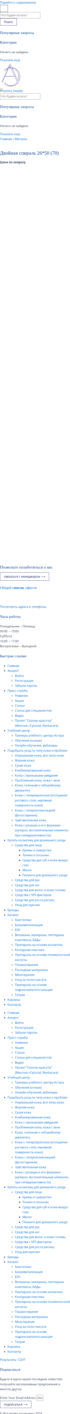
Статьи (20, 706)
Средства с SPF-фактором (33, 895)
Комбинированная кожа (33, 770)
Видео (19, 716)
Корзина (13, 1000)
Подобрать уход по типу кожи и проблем (37, 750)
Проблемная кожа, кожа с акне (37, 780)
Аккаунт (13, 671)
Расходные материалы (31, 970)
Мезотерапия (25, 975)
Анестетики (23, 920)
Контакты (14, 1005)
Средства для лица (28, 845)
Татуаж (20, 995)
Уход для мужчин (27, 905)
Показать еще (10, 60)
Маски (27, 870)
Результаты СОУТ (13, 1360)
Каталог (13, 915)
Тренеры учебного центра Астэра (39, 735)
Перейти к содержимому (18, 2)
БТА (17, 930)
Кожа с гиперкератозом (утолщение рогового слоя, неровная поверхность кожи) (41, 800)
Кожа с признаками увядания (36, 775)
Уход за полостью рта (30, 980)
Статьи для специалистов (33, 710)
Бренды (13, 910)
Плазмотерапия (26, 965)
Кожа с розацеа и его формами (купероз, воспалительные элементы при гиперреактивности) (41, 830)
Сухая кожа (23, 765)
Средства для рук (27, 880)
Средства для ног (27, 885)
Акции (19, 701)
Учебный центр (18, 730)
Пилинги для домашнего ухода (44, 875)
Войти (19, 676)
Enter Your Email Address (18, 1398)
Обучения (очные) (28, 740)
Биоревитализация (29, 925)
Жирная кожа (25, 760)
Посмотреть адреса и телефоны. (23, 607)
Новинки (21, 696)
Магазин (21, 139)
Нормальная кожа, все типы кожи (39, 755)
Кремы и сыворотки (36, 850)
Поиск (8, 22)
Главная (6, 139)
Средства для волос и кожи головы (40, 890)
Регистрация (24, 681)
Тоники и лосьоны (35, 855)
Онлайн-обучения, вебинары (36, 745)
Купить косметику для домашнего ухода (36, 840)
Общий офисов (18, 588)
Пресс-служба (17, 691)
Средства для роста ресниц (34, 900)
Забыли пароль (26, 685)
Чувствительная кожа (30, 820)
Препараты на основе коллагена (39, 945)
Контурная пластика (29, 950)
